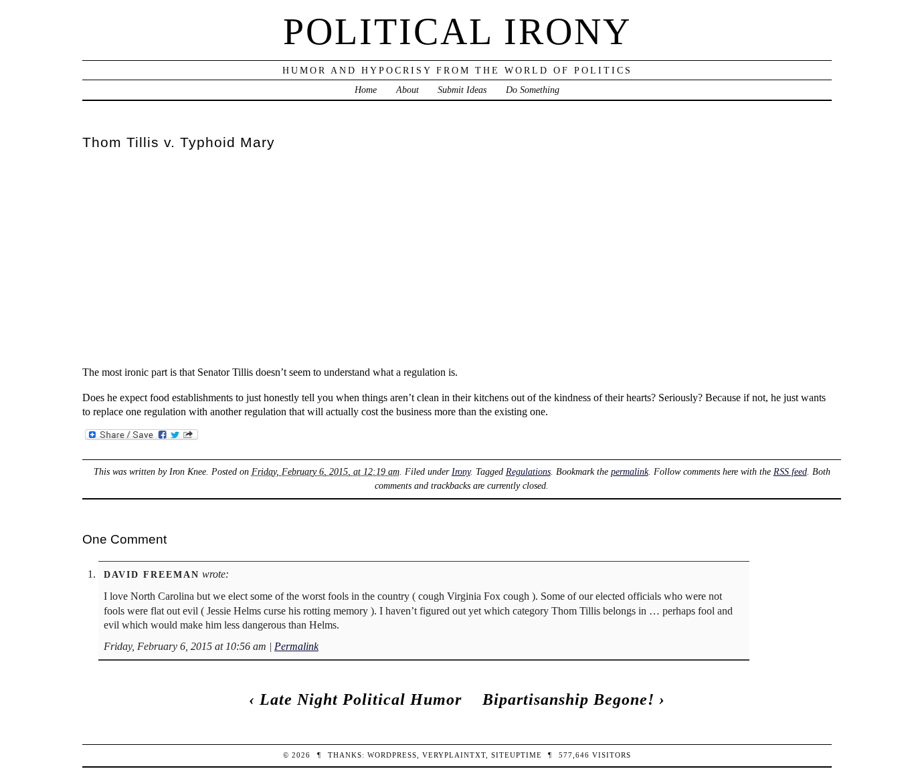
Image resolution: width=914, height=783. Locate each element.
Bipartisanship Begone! (568, 699)
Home (366, 89)
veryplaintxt (454, 755)
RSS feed (790, 471)
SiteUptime (516, 755)
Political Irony (457, 31)
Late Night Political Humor (361, 699)
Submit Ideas (462, 89)
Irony (461, 471)
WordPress (392, 755)
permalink (629, 471)
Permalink (296, 646)
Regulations (528, 471)
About (407, 89)
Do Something (532, 89)
